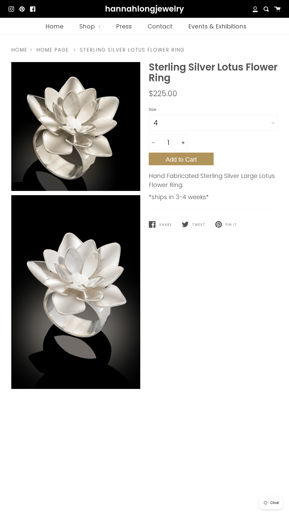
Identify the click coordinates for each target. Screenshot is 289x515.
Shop (88, 26)
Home (54, 26)
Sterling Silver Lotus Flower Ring (132, 50)
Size (152, 109)
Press (124, 26)
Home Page (52, 50)
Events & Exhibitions (217, 26)
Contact (160, 26)
